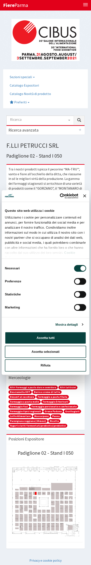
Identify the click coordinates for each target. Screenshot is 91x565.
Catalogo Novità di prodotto (30, 94)
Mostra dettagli (66, 324)
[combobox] (40, 120)
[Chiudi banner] (84, 196)
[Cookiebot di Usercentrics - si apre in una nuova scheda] (59, 196)
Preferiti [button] (20, 102)
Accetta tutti (46, 338)
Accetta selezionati (45, 351)
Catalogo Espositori (24, 85)
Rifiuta (45, 365)
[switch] (80, 281)
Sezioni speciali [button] (21, 77)
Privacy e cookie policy (45, 560)
